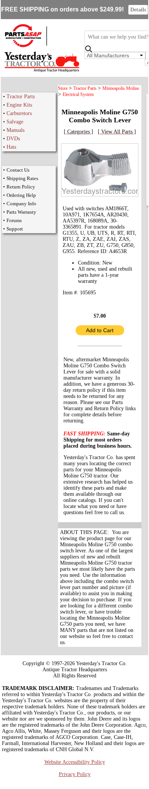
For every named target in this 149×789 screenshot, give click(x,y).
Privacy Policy (75, 774)
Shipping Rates (22, 178)
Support (14, 229)
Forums (14, 220)
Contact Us (17, 170)
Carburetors (19, 113)
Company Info (21, 203)
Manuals (15, 130)
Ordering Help (21, 195)
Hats (11, 147)
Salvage (14, 122)
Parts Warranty (21, 212)
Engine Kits (19, 105)
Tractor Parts (20, 96)
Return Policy (20, 187)
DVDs (13, 138)
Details (138, 10)
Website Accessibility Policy (74, 762)
